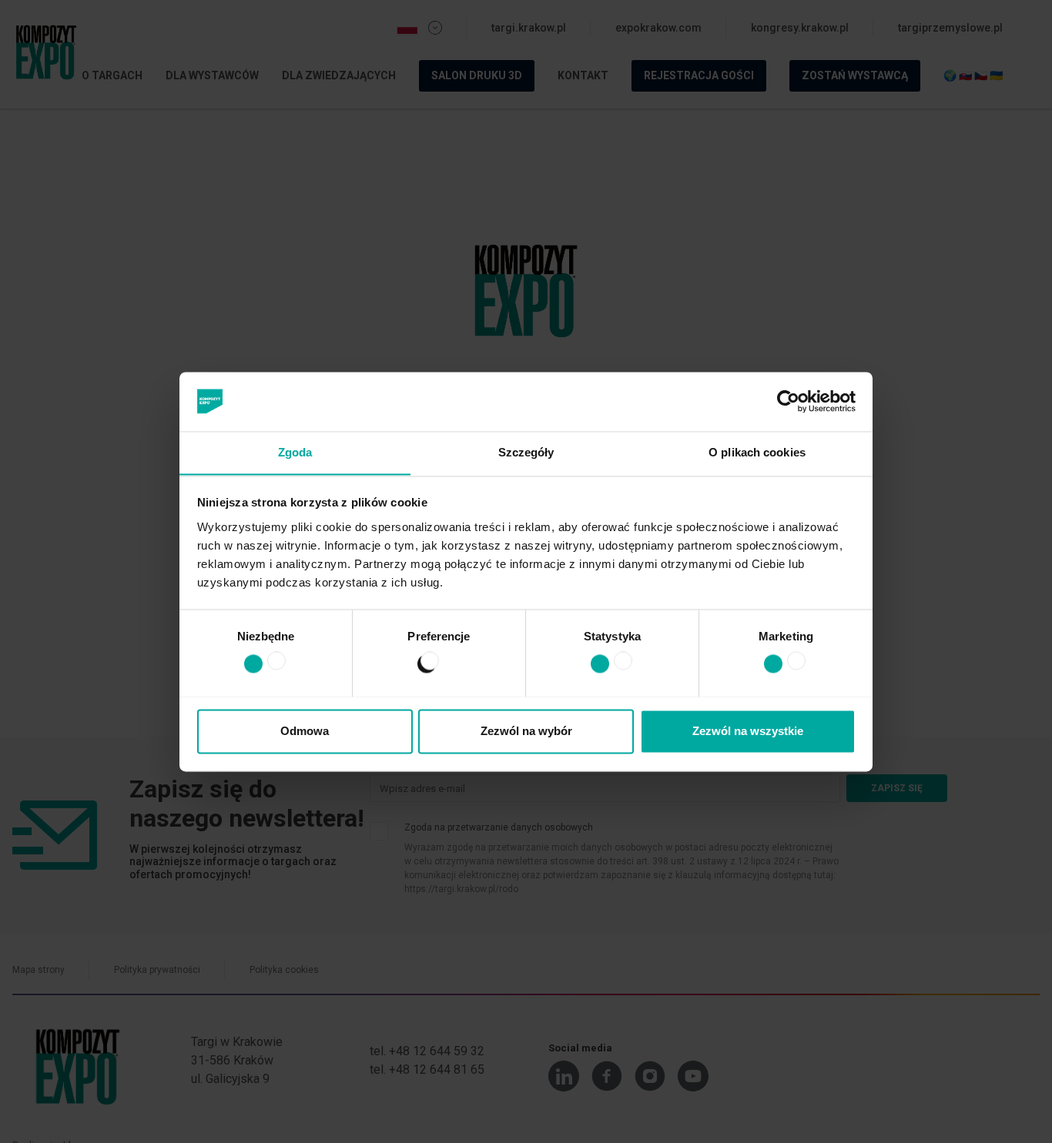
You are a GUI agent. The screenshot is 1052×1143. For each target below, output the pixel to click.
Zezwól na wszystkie (747, 730)
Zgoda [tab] (295, 452)
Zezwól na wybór (526, 730)
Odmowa (304, 730)
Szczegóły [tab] (526, 452)
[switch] (422, 666)
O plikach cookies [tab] (757, 452)
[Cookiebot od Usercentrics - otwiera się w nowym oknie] (788, 401)
